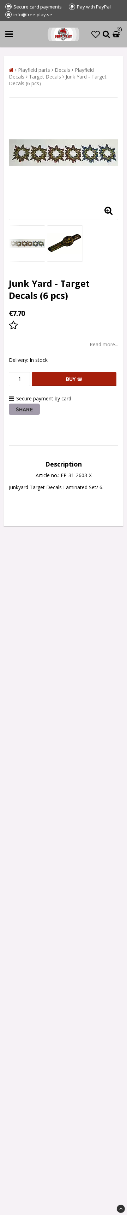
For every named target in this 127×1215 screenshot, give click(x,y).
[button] (95, 34)
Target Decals (45, 76)
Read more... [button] (104, 344)
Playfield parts (34, 69)
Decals (62, 69)
